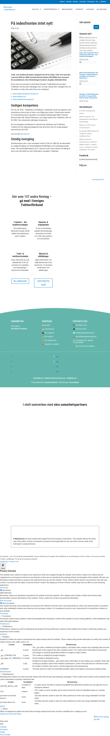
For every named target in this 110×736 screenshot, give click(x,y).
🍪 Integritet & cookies (50, 344)
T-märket (79, 9)
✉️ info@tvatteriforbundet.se (84, 333)
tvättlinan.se (72, 378)
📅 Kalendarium (48, 329)
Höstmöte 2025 (43, 283)
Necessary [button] (4, 588)
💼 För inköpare (48, 333)
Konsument (90, 1)
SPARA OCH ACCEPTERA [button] (10, 714)
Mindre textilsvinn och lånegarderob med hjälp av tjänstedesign (88, 119)
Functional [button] (4, 613)
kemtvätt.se (38, 378)
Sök (97, 1)
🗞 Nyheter (46, 325)
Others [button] (2, 706)
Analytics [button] (3, 634)
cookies (11, 556)
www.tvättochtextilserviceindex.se (25, 94)
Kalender (69, 1)
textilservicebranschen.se (54, 378)
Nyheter (62, 1)
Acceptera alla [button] (13, 561)
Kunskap (90, 9)
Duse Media (74, 382)
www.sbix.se (24, 134)
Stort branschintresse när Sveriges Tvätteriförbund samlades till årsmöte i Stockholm (88, 75)
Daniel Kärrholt (51, 382)
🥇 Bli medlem (47, 336)
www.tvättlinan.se (19, 96)
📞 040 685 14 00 (79, 325)
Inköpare (75, 1)
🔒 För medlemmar (49, 340)
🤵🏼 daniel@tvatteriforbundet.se (84, 336)
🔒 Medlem (102, 1)
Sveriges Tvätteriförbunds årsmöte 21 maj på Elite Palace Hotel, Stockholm (89, 96)
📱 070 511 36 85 (79, 329)
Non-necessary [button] (6, 601)
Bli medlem (102, 9)
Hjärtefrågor (50, 9)
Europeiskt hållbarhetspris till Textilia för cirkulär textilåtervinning (89, 133)
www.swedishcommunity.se (23, 99)
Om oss (35, 9)
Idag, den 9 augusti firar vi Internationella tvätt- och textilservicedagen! (89, 54)
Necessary (7, 590)
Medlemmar (67, 9)
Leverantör (82, 1)
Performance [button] (5, 624)
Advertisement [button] (5, 672)
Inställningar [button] (4, 561)
